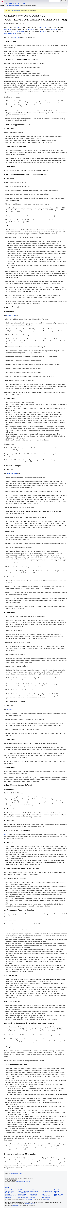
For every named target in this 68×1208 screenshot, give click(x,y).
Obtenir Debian (21, 1189)
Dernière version (33, 1195)
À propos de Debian (10, 1189)
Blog (6, 3)
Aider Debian (8, 1197)
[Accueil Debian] (2, 3)
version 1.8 (43, 31)
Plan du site (56, 1189)
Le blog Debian (57, 1192)
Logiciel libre (8, 1194)
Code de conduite (9, 1192)
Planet (19, 3)
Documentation (33, 1194)
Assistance (44, 1189)
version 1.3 (42, 27)
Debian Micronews (58, 1194)
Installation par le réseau (23, 1191)
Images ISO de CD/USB (22, 1192)
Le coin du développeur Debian (12, 5)
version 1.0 (15, 37)
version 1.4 (7, 29)
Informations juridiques (10, 1195)
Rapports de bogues (46, 1195)
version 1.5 (31, 29)
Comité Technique (11, 473)
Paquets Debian (21, 1195)
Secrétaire (9, 709)
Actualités (32, 1189)
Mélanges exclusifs (21, 1194)
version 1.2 (18, 27)
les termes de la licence (30, 1203)
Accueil (7, 1187)
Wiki (23, 3)
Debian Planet (57, 1195)
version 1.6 (54, 29)
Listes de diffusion (46, 1197)
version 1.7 (20, 31)
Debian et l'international (47, 1191)
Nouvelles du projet (34, 1191)
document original (16, 10)
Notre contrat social (9, 1191)
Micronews (12, 3)
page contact (29, 1199)
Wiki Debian (32, 1197)
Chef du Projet (10, 315)
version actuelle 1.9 (10, 33)
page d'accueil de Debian (16, 1173)
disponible (46, 1199)
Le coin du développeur (22, 1197)
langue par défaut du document (23, 1181)
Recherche (56, 1191)
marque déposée (16, 1205)
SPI (5, 834)
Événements (32, 1192)
